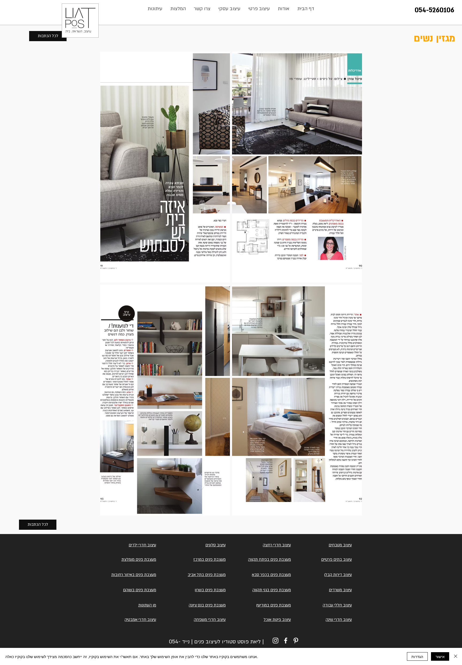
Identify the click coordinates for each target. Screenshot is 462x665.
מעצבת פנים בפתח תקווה (269, 559)
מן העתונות (147, 605)
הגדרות (417, 656)
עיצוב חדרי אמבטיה (140, 619)
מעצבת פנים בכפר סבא (271, 574)
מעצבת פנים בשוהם (139, 590)
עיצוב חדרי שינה (339, 619)
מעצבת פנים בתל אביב (207, 574)
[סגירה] (455, 656)
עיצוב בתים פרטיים (336, 559)
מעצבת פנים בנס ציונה (207, 605)
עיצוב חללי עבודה (337, 605)
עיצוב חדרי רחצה (277, 545)
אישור (440, 656)
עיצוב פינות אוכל (277, 619)
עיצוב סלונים (215, 545)
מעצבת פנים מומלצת (138, 559)
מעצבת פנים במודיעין (273, 605)
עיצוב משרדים (340, 590)
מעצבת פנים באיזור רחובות (133, 574)
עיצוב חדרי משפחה (210, 619)
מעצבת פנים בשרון (210, 590)
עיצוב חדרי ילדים (142, 545)
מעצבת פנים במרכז (209, 559)
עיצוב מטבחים (340, 545)
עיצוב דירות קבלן (338, 574)
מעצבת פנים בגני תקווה (271, 590)
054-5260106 (434, 10)
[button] (202, 8)
